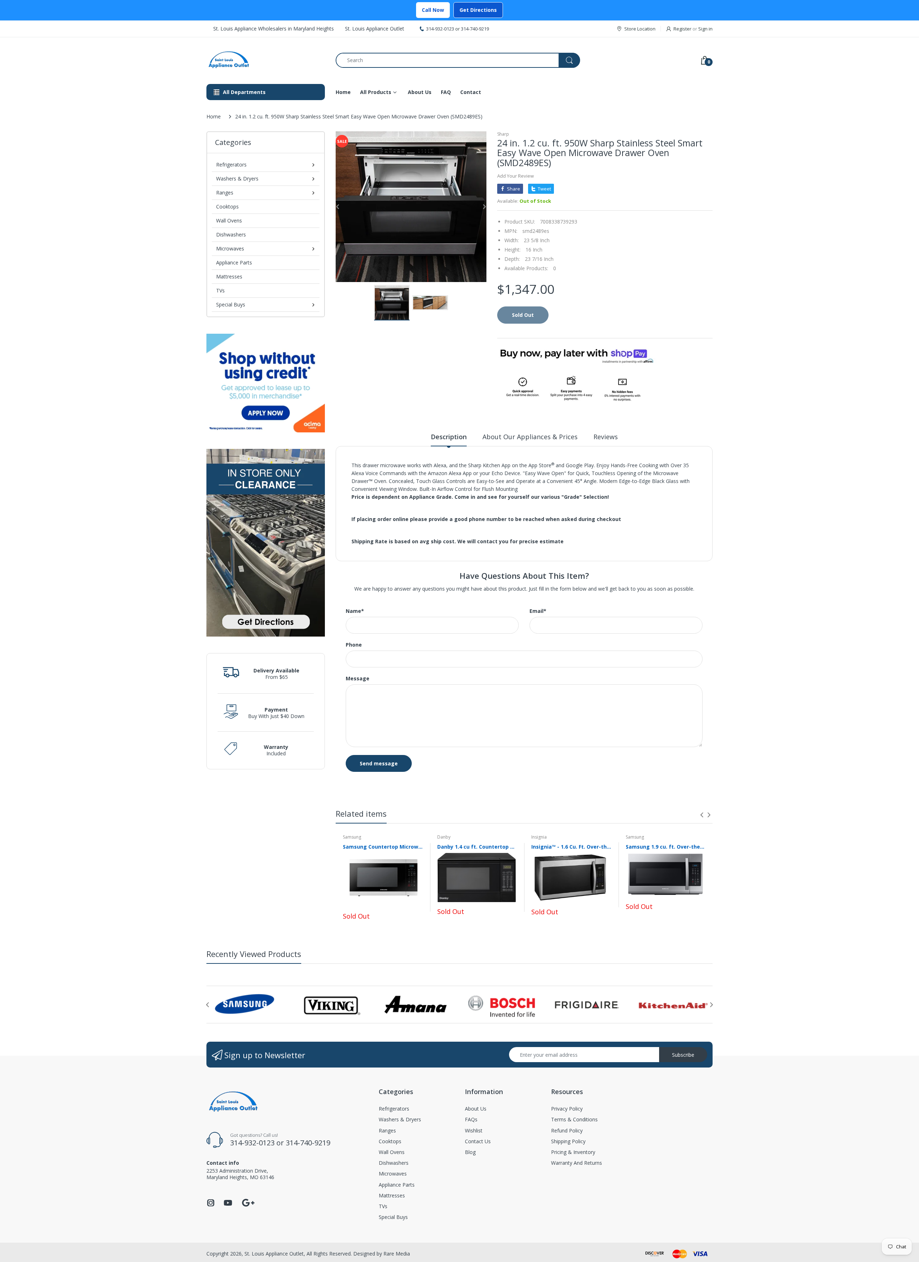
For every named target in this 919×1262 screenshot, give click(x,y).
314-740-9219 (475, 28)
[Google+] (248, 1202)
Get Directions (478, 9)
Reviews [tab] (605, 436)
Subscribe (683, 1054)
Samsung (352, 837)
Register (682, 28)
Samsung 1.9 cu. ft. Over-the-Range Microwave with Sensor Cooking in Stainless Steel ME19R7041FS (666, 846)
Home (213, 116)
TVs (220, 290)
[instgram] (210, 1204)
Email (538, 611)
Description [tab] (449, 436)
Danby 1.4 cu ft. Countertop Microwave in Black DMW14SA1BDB (477, 846)
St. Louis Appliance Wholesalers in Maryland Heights (273, 28)
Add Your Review (515, 176)
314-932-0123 (440, 28)
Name (355, 611)
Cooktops (227, 206)
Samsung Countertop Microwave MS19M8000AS (383, 846)
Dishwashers (231, 234)
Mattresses (229, 276)
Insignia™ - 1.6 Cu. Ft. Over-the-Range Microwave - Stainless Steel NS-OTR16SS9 (571, 846)
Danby (444, 837)
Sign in (705, 28)
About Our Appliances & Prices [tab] (530, 436)
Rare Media (396, 1253)
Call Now (433, 9)
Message (357, 678)
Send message (379, 763)
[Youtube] (228, 1204)
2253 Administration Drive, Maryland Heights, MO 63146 (240, 1174)
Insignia (539, 837)
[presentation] (701, 815)
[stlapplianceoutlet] (265, 60)
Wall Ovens (229, 220)
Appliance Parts (234, 262)
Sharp (503, 134)
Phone (354, 645)
